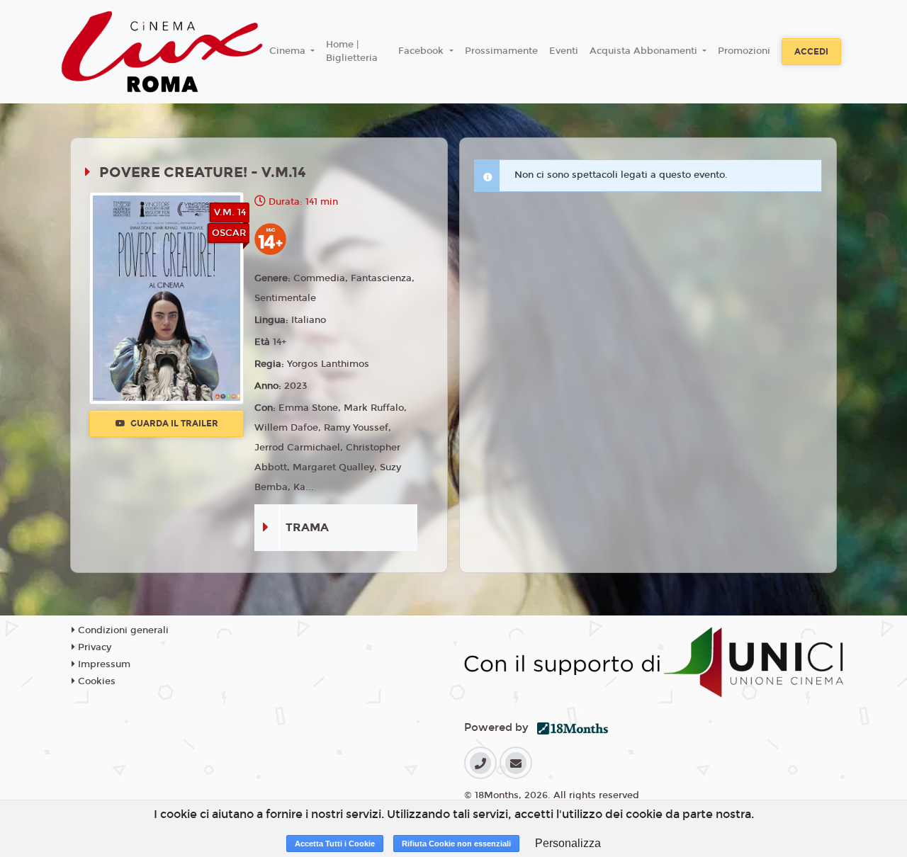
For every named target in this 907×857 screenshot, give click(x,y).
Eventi (563, 51)
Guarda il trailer (173, 423)
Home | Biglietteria (352, 51)
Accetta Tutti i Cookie (335, 843)
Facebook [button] (422, 51)
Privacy (93, 647)
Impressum (102, 664)
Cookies (95, 681)
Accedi (811, 52)
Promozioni (744, 51)
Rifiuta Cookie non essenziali (456, 843)
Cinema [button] (288, 51)
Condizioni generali (122, 630)
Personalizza (568, 843)
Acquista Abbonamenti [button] (645, 51)
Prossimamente (501, 51)
